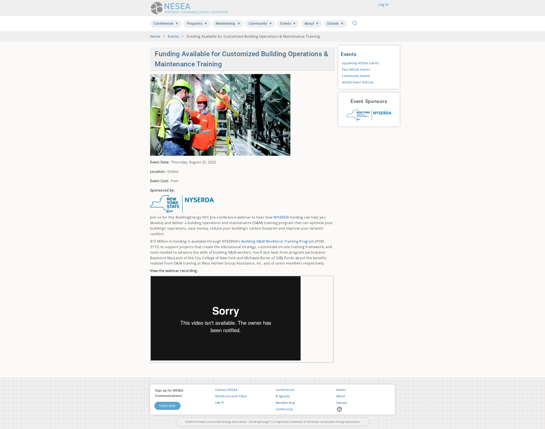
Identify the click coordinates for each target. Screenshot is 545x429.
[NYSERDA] (368, 115)
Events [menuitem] (284, 24)
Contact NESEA (226, 390)
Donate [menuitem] (331, 24)
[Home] (191, 8)
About (340, 396)
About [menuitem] (307, 24)
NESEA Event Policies (358, 82)
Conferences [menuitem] (162, 24)
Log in (383, 4)
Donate (341, 403)
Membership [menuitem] (223, 24)
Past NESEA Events (356, 69)
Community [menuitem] (256, 24)
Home (155, 36)
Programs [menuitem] (192, 24)
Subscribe (167, 406)
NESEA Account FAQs (231, 396)
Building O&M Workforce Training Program (277, 241)
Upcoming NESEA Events (360, 63)
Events (173, 36)
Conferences (285, 390)
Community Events (356, 76)
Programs (283, 396)
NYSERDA (281, 217)
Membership (285, 403)
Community (284, 409)
